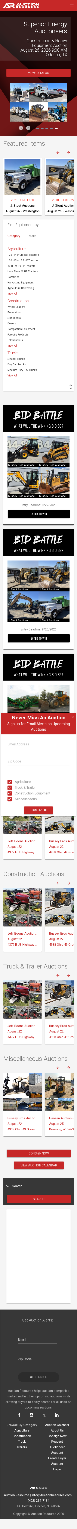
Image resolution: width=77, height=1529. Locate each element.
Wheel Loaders (16, 316)
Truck (22, 1451)
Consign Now (39, 1163)
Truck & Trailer (16, 788)
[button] (21, 137)
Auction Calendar (57, 1434)
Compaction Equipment (21, 338)
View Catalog (38, 82)
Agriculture (16, 782)
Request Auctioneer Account (57, 1456)
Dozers (11, 332)
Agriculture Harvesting (20, 297)
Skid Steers (14, 327)
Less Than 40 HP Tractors (22, 280)
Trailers (22, 1456)
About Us (57, 1440)
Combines (13, 286)
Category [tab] (13, 245)
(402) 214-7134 (38, 1510)
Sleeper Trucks (16, 368)
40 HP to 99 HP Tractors (21, 275)
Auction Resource (16, 1504)
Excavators (14, 321)
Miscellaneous (16, 799)
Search (39, 1208)
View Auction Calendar (39, 1174)
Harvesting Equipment (20, 291)
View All (12, 303)
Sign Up (36, 810)
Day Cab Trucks (16, 373)
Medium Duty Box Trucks (22, 379)
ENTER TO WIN (39, 523)
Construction (18, 310)
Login (57, 1479)
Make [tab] (32, 245)
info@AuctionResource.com (52, 1504)
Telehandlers (15, 349)
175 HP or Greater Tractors (23, 264)
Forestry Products (17, 344)
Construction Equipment (16, 793)
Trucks (13, 362)
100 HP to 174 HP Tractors (22, 269)
